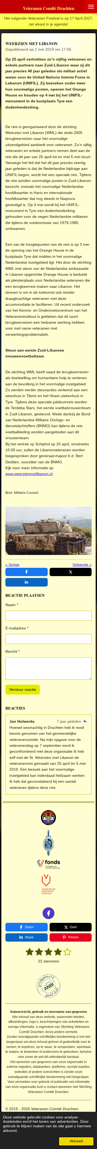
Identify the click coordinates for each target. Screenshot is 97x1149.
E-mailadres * (16, 628)
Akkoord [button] (76, 1141)
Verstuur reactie (22, 689)
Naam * (11, 605)
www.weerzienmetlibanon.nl (29, 474)
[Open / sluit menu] (91, 6)
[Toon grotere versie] (48, 531)
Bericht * (12, 651)
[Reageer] (85, 721)
